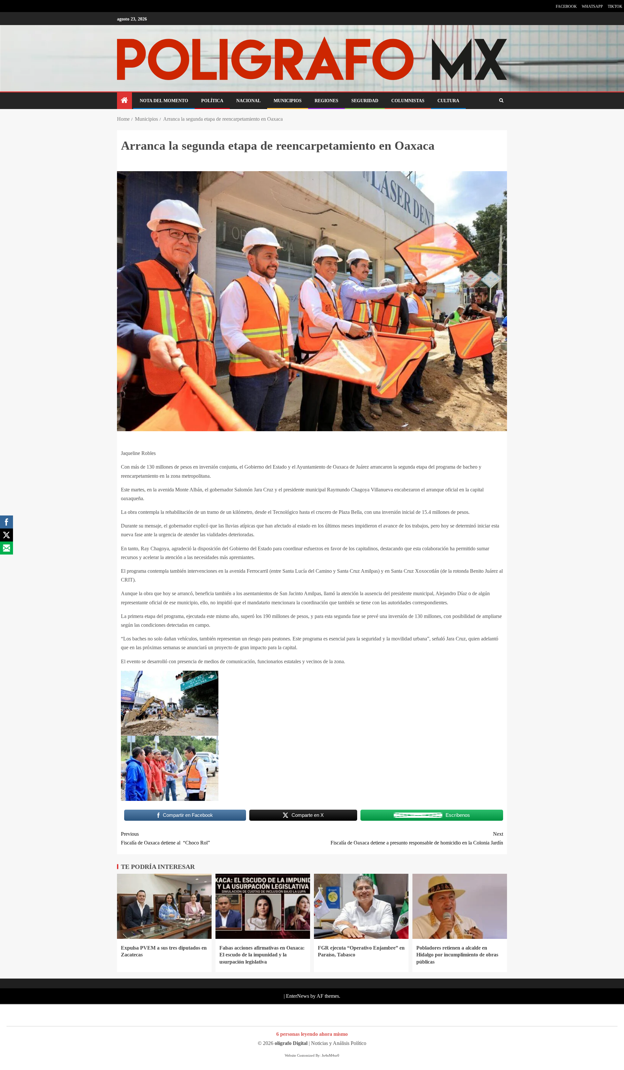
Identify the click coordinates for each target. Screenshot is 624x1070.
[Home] (124, 101)
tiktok (615, 6)
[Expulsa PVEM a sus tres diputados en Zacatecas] (164, 906)
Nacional (248, 100)
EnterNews (297, 996)
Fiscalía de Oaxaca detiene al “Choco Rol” (165, 838)
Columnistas (407, 100)
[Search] (501, 101)
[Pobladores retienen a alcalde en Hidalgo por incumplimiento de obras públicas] (459, 906)
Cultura (448, 100)
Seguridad (364, 100)
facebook (566, 6)
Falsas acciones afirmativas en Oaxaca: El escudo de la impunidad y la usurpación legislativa (262, 955)
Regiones (326, 100)
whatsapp (592, 6)
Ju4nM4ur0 (330, 1055)
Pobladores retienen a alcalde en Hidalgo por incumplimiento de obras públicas (457, 955)
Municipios (288, 100)
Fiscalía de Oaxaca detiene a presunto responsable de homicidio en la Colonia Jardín (417, 838)
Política (212, 100)
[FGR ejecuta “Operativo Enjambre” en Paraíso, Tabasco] (361, 906)
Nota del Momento (164, 100)
